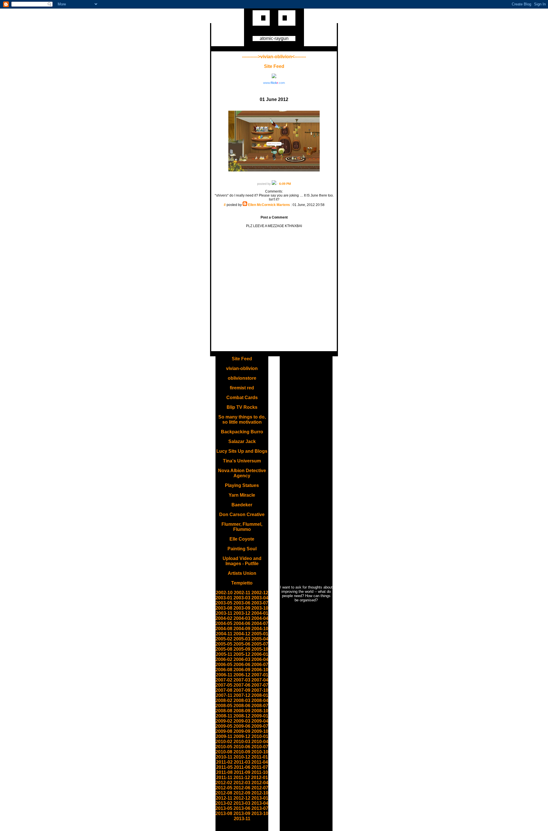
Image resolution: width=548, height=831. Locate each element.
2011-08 (224, 772)
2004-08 (223, 628)
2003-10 (259, 608)
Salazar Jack (242, 441)
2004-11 (224, 633)
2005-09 (241, 649)
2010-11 (224, 757)
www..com (274, 82)
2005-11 (224, 654)
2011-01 (259, 757)
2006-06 (241, 664)
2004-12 (241, 633)
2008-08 (223, 710)
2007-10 (259, 690)
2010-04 (259, 741)
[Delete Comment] (274, 209)
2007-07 (259, 685)
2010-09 (241, 751)
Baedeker (241, 504)
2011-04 (259, 762)
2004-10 (259, 628)
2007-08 (223, 690)
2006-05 (223, 664)
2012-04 (259, 782)
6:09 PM (285, 183)
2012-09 (241, 792)
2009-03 (241, 721)
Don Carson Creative (242, 514)
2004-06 (241, 623)
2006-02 (223, 659)
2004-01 (259, 613)
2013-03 (241, 803)
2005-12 (241, 654)
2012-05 (223, 787)
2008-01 (259, 695)
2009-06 (241, 726)
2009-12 (241, 736)
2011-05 (224, 767)
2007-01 (259, 674)
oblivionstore (242, 378)
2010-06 (241, 746)
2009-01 (259, 715)
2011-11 (224, 777)
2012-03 (241, 782)
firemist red (242, 387)
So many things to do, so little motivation (242, 419)
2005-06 (241, 644)
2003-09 (241, 608)
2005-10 (259, 649)
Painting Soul (242, 548)
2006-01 (259, 654)
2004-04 (259, 618)
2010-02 (223, 741)
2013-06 (241, 808)
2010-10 (259, 751)
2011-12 (241, 777)
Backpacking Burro (242, 431)
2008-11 (224, 715)
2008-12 (241, 715)
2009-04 (259, 721)
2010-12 (241, 757)
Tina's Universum (242, 460)
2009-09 (241, 731)
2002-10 (224, 592)
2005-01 (259, 633)
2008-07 (259, 705)
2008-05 (223, 705)
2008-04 (259, 700)
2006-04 (259, 659)
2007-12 (241, 695)
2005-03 (241, 638)
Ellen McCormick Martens (269, 205)
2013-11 (242, 818)
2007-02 (223, 680)
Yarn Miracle (242, 495)
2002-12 (259, 592)
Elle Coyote (241, 539)
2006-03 (241, 659)
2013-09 (241, 813)
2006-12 (241, 674)
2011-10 (259, 772)
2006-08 (223, 669)
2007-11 (224, 695)
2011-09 (242, 772)
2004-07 (259, 623)
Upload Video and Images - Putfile (242, 561)
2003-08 (223, 608)
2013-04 (259, 803)
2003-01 (223, 597)
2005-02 (223, 638)
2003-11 (224, 613)
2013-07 (259, 808)
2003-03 (241, 597)
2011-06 (242, 767)
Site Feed (274, 66)
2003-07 (259, 602)
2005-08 (223, 649)
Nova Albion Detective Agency (242, 473)
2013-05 (223, 808)
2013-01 (259, 798)
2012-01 (259, 777)
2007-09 (241, 690)
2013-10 (259, 813)
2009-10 (259, 731)
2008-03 (241, 700)
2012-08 (223, 792)
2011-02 (224, 762)
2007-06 (241, 685)
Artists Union (242, 573)
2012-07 (259, 787)
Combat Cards (242, 397)
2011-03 (242, 762)
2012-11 (224, 798)
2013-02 (223, 803)
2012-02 (223, 782)
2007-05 (223, 685)
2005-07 (259, 644)
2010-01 (259, 736)
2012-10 (259, 792)
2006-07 (259, 664)
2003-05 (223, 602)
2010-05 (223, 746)
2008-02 (223, 700)
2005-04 (259, 638)
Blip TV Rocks (242, 407)
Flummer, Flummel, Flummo (241, 527)
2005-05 (223, 644)
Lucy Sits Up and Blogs (241, 451)
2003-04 (259, 597)
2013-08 (223, 813)
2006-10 (259, 669)
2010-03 (241, 741)
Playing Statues (242, 485)
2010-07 (259, 746)
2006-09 (241, 669)
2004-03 (241, 618)
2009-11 (224, 736)
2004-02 (223, 618)
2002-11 (242, 592)
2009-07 (259, 726)
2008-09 (241, 710)
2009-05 (223, 726)
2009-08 (223, 731)
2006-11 (224, 674)
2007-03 (241, 680)
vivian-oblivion (242, 368)
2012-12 (241, 798)
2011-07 (259, 767)
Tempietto (242, 583)
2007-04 (259, 680)
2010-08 (223, 751)
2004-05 (223, 623)
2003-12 (241, 613)
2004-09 (241, 628)
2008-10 (259, 710)
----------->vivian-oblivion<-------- (274, 56)
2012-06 (241, 787)
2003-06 (241, 602)
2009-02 (223, 721)
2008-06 (241, 705)
